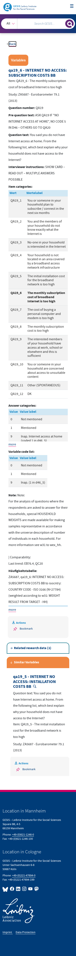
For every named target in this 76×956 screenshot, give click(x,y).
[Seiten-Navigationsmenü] (71, 6)
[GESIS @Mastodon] (36, 889)
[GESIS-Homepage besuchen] (20, 7)
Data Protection (25, 932)
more (12, 444)
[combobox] (38, 23)
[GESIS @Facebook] (12, 889)
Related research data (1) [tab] (32, 648)
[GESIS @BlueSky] (6, 889)
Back (12, 44)
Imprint (8, 932)
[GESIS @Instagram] (24, 889)
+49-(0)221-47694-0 (23, 875)
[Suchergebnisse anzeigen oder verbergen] (69, 23)
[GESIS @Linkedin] (18, 889)
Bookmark (26, 629)
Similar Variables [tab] (26, 662)
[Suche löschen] (62, 23)
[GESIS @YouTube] (30, 889)
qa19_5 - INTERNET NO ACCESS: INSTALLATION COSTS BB (34, 682)
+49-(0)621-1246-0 (23, 835)
